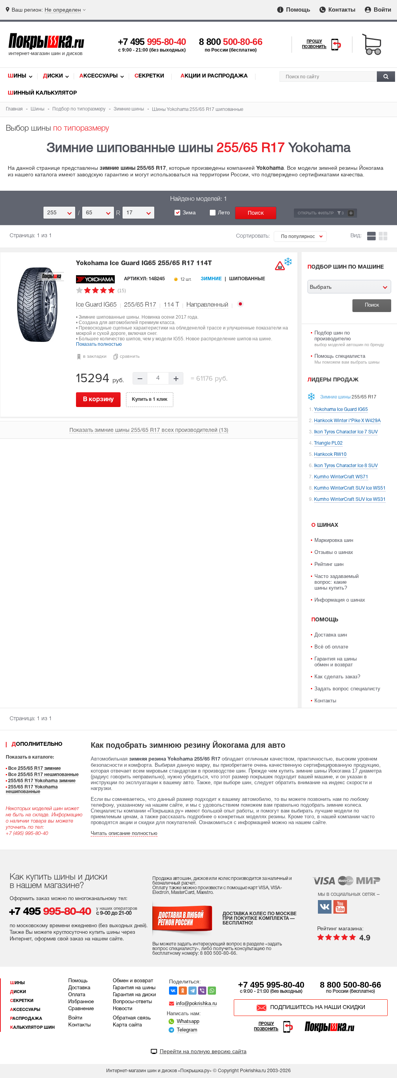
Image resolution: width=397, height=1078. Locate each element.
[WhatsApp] (212, 991)
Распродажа (26, 1019)
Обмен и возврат (133, 981)
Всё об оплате (331, 647)
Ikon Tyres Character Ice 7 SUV (346, 432)
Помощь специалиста (347, 358)
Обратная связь (132, 1018)
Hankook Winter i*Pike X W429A (347, 421)
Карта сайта (127, 1025)
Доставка (79, 988)
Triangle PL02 (328, 443)
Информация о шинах (339, 600)
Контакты (341, 9)
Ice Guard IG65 (96, 305)
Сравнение (81, 1009)
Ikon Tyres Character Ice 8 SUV (346, 466)
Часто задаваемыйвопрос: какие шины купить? (336, 582)
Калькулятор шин (32, 1028)
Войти (381, 9)
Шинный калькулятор (42, 93)
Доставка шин (330, 635)
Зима (189, 212)
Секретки (149, 76)
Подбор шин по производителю (349, 338)
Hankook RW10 (330, 454)
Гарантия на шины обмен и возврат (335, 661)
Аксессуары (98, 76)
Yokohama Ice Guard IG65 (144, 263)
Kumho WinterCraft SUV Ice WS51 (350, 488)
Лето (224, 212)
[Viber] (202, 991)
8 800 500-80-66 (350, 984)
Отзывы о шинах (333, 552)
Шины (17, 76)
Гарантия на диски (134, 995)
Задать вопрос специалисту (347, 689)
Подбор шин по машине (345, 267)
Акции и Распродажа (214, 76)
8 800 (230, 41)
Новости (122, 1009)
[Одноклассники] (183, 991)
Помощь (297, 9)
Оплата (76, 995)
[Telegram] (192, 991)
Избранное (81, 1002)
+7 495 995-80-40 (271, 984)
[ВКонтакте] (173, 991)
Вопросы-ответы (132, 1002)
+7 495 (152, 41)
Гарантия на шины (134, 988)
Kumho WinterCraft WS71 (341, 477)
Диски (53, 76)
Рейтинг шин (328, 564)
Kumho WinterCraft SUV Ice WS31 (350, 499)
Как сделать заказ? (337, 677)
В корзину (98, 399)
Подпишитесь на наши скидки (317, 1007)
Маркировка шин (333, 540)
